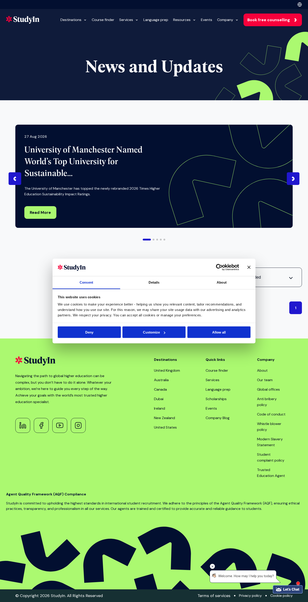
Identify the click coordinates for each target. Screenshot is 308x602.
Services (126, 19)
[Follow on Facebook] (41, 425)
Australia (161, 380)
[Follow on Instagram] (78, 425)
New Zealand (164, 417)
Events (206, 19)
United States (165, 427)
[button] (147, 239)
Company (225, 19)
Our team (265, 380)
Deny (89, 332)
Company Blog (218, 417)
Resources (182, 19)
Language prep (155, 19)
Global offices (268, 389)
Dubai (158, 399)
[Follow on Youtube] (59, 425)
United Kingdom (167, 370)
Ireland (159, 408)
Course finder (103, 19)
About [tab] (222, 282)
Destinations (70, 19)
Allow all (219, 332)
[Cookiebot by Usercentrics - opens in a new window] (219, 267)
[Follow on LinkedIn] (22, 425)
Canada (160, 389)
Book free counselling (268, 20)
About (262, 370)
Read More (40, 212)
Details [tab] (154, 282)
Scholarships (216, 399)
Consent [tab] (86, 282)
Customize (151, 332)
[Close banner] (249, 267)
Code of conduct (271, 414)
